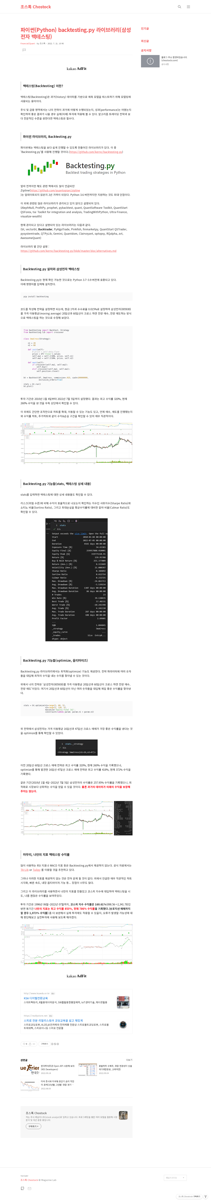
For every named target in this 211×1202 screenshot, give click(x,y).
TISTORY (24, 1175)
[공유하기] (30, 1044)
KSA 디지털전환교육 (36, 998)
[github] (22, 1189)
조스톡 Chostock (36, 6)
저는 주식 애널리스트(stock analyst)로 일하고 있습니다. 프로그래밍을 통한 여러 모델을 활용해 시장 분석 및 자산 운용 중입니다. (71, 1119)
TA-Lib (25, 870)
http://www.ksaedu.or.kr (37, 993)
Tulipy (36, 870)
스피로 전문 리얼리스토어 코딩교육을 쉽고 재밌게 (53, 1020)
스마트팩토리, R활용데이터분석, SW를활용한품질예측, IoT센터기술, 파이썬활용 (65, 1002)
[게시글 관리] (34, 1044)
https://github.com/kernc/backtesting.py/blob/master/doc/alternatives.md (68, 251)
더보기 (129, 1059)
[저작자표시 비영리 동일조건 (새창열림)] (55, 1044)
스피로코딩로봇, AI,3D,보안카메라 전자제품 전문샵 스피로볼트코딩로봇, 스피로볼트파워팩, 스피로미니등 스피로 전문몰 (66, 1026)
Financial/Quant (28, 43)
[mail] (29, 1189)
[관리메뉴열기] (205, 1196)
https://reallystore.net (35, 1015)
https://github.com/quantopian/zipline (55, 190)
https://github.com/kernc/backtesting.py (96, 152)
